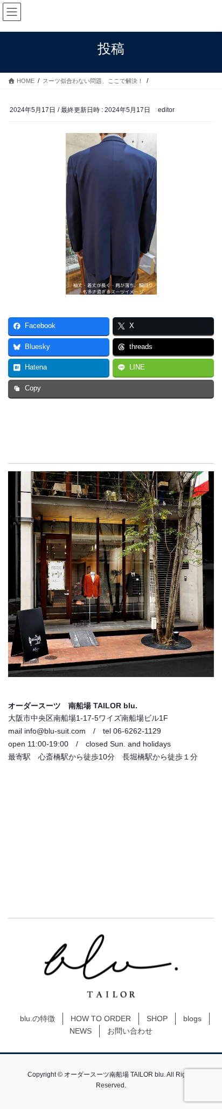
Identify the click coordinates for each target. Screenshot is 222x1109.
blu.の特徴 (37, 1018)
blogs (192, 1018)
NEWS (81, 1031)
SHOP (157, 1018)
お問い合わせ (129, 1031)
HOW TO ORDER (101, 1018)
